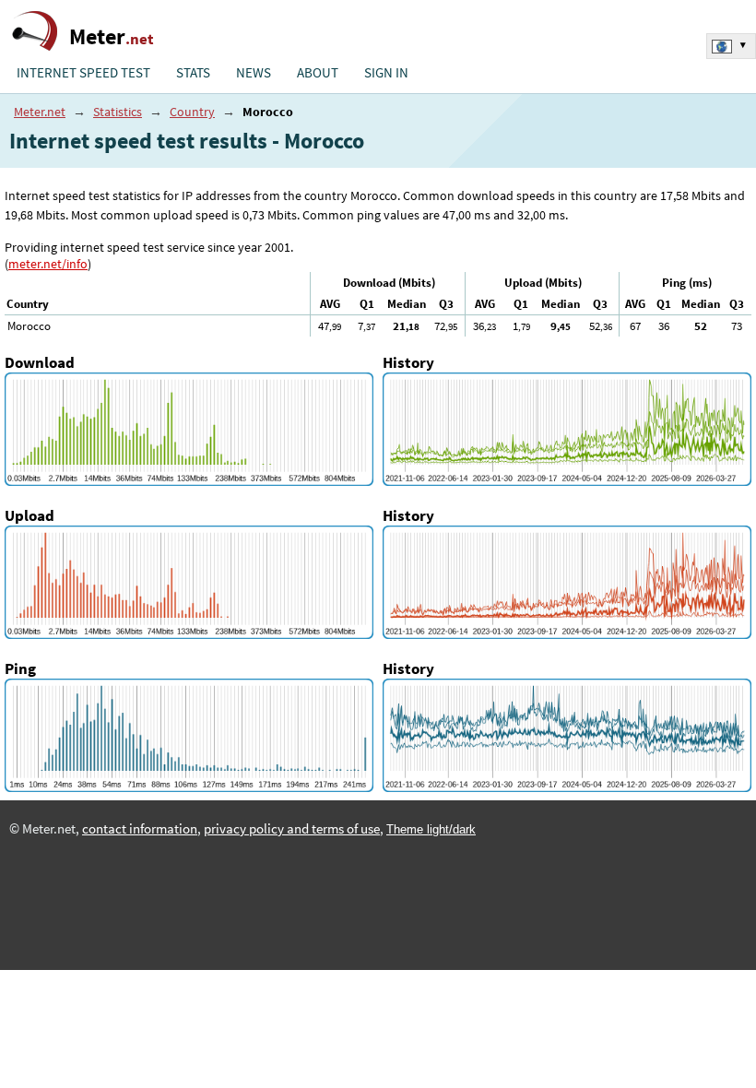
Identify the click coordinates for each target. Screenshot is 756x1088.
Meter (111, 36)
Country (192, 111)
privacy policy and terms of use (292, 829)
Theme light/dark (431, 829)
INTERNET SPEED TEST (83, 73)
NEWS (253, 73)
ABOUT (317, 73)
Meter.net (39, 111)
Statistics (117, 111)
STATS (193, 73)
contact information (139, 829)
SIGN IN (386, 73)
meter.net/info (48, 263)
